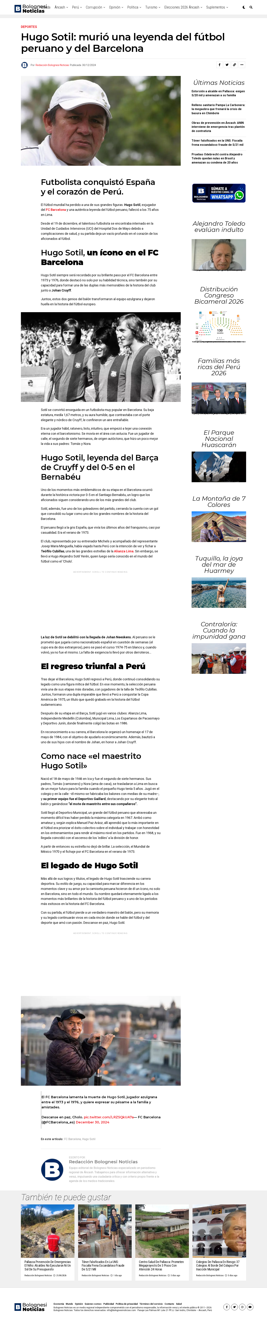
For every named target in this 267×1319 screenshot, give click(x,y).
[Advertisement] (101, 600)
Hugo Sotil (88, 1139)
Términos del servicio (151, 1304)
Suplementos (215, 7)
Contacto (169, 1304)
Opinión (114, 7)
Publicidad (108, 1304)
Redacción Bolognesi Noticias (52, 65)
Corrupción (94, 7)
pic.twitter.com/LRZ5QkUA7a (109, 1117)
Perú (75, 7)
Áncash (60, 7)
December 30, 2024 (92, 1122)
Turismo (151, 7)
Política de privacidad (127, 1304)
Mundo (69, 1304)
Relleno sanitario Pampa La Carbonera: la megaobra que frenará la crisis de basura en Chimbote (218, 109)
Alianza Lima (124, 551)
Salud (179, 1304)
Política (132, 7)
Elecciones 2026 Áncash (181, 7)
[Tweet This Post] (227, 64)
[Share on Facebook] (219, 64)
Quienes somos (93, 1304)
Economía (59, 1304)
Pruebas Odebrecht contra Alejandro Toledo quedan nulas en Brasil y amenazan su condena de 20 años (217, 158)
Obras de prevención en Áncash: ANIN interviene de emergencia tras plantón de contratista (218, 127)
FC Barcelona (56, 210)
